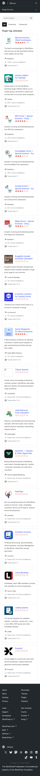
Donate (25, 716)
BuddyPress (8, 737)
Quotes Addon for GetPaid (21, 76)
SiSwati (10, 747)
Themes (24, 694)
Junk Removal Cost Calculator (22, 411)
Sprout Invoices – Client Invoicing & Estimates (23, 38)
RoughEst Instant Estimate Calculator (24, 257)
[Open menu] (36, 3)
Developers (6, 716)
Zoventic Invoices (23, 532)
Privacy (5, 701)
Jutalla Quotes (21, 608)
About (4, 690)
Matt (5, 730)
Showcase (25, 690)
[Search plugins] (31, 18)
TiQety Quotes (21, 369)
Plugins (24, 697)
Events (24, 712)
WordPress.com (9, 726)
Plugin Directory (7, 9)
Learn (4, 708)
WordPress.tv (8, 719)
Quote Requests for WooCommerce (24, 330)
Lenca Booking (21, 572)
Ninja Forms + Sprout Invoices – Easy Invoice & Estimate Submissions (24, 222)
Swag (24, 719)
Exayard (18, 648)
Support (5, 712)
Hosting (5, 697)
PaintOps (19, 491)
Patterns (24, 701)
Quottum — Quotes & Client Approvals (24, 452)
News (4, 694)
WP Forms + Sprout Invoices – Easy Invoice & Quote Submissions (24, 117)
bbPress (6, 734)
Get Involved (26, 708)
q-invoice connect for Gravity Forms (23, 295)
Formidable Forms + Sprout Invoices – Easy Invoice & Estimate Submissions (25, 152)
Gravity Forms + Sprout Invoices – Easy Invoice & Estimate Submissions (25, 187)
